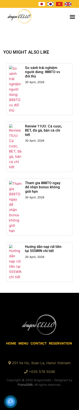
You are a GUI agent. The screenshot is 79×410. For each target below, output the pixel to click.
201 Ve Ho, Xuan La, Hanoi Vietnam (41, 363)
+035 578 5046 (42, 371)
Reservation (60, 343)
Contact (39, 343)
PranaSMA (25, 384)
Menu (23, 343)
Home (11, 343)
